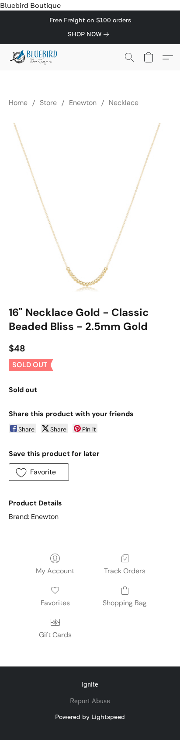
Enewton (83, 102)
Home (18, 102)
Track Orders (124, 570)
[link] (90, 34)
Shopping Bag (125, 602)
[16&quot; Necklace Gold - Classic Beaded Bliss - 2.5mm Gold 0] (90, 204)
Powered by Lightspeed (90, 716)
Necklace (123, 102)
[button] (34, 57)
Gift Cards (55, 634)
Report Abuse (90, 701)
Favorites (55, 602)
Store (48, 102)
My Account (55, 570)
